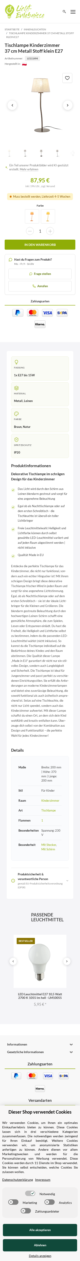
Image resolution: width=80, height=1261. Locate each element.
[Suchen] (64, 11)
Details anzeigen (40, 1256)
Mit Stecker (48, 845)
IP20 (17, 452)
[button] (40, 1044)
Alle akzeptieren (40, 1230)
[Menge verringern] (30, 231)
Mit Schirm (48, 849)
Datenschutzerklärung (17, 1180)
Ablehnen (40, 1245)
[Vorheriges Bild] (12, 105)
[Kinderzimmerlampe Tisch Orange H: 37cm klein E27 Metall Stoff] (32, 216)
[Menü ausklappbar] (73, 11)
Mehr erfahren (29, 169)
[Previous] (13, 961)
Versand (50, 186)
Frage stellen (42, 274)
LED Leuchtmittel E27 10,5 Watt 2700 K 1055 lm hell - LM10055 (40, 995)
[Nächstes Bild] (68, 105)
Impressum (42, 1180)
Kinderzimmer (50, 800)
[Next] (67, 961)
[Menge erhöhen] (50, 231)
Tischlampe (48, 810)
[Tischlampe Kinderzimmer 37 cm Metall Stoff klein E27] (40, 105)
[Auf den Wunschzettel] (67, 78)
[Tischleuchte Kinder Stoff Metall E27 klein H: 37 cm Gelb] (48, 216)
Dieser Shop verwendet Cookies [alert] (40, 1112)
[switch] (30, 1193)
